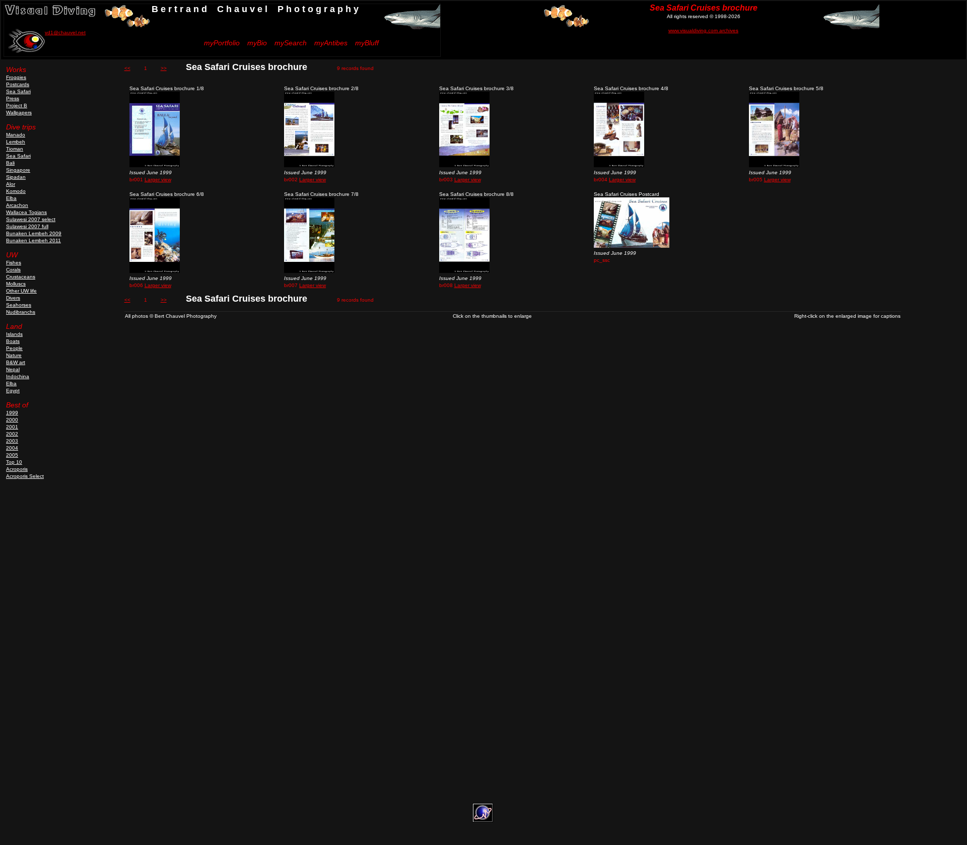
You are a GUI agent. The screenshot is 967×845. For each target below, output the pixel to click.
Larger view (158, 179)
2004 (12, 448)
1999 (12, 412)
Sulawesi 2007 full (27, 226)
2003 (12, 441)
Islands (14, 334)
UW (12, 255)
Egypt (13, 390)
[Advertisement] (33, 648)
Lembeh (15, 142)
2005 (12, 455)
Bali (10, 163)
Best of (17, 405)
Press (12, 98)
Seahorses (18, 305)
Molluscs (16, 284)
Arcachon (17, 205)
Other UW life (21, 291)
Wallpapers (19, 112)
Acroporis (17, 469)
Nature (14, 355)
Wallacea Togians (26, 212)
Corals (13, 269)
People (14, 348)
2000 (12, 419)
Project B (16, 105)
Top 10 (14, 462)
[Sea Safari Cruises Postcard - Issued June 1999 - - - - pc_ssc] (631, 246)
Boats (13, 341)
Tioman (14, 149)
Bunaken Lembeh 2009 (33, 233)
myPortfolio (222, 43)
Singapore (18, 170)
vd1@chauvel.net (65, 32)
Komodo (16, 191)
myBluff (367, 43)
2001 (12, 427)
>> (164, 68)
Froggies (16, 77)
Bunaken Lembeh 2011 (33, 240)
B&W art (15, 362)
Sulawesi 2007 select (30, 219)
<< (127, 68)
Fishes (13, 262)
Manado (15, 134)
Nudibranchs (20, 312)
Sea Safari (18, 91)
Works (16, 69)
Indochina (17, 376)
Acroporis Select (25, 476)
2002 (12, 434)
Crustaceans (20, 276)
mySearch (290, 43)
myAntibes (331, 43)
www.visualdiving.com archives (703, 30)
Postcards (17, 84)
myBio (257, 43)
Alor (10, 184)
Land (14, 326)
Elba (11, 198)
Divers (13, 298)
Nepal (13, 369)
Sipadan (16, 177)
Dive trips (21, 127)
